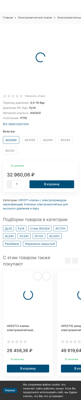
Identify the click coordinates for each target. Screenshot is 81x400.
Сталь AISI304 (40, 228)
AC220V (54, 236)
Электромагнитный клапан (35, 17)
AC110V (60, 228)
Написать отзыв (35, 95)
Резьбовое (12, 243)
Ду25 (8, 228)
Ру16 (21, 228)
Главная (8, 17)
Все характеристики (16, 123)
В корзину (52, 184)
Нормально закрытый (40, 243)
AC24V (9, 236)
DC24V (24, 236)
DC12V (39, 236)
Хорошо (10, 390)
